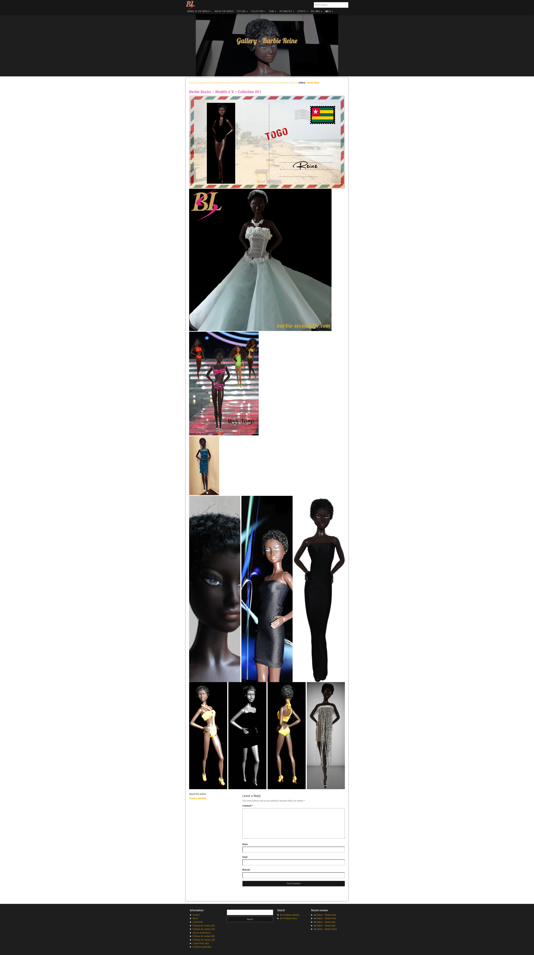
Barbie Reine (279, 40)
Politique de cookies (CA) (204, 939)
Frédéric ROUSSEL (198, 798)
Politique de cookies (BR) (204, 936)
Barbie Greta (330, 915)
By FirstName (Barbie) (289, 915)
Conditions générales (202, 947)
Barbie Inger (330, 922)
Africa (294, 82)
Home (191, 82)
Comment (247, 805)
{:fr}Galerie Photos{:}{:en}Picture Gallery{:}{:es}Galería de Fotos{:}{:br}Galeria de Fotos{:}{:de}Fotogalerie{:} (242, 82)
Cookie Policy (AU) (201, 943)
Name (245, 844)
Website (246, 869)
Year (272, 11)
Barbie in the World (198, 11)
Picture (241, 11)
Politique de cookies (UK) (204, 929)
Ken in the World (224, 11)
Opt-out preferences (202, 932)
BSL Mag (316, 11)
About (195, 918)
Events (301, 11)
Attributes (286, 11)
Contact (196, 915)
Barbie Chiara (331, 929)
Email (244, 857)
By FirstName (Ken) (288, 918)
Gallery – (321, 915)
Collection (257, 11)
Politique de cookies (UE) (204, 925)
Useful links (198, 922)
